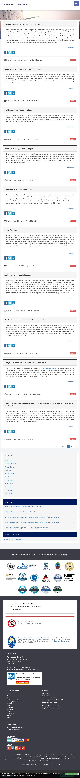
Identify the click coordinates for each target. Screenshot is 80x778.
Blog (8, 696)
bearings (72, 60)
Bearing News (10, 473)
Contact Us (10, 713)
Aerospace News (11, 463)
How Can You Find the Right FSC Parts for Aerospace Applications (26, 528)
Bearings (8, 477)
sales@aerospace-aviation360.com (26, 669)
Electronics (9, 483)
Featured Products (12, 700)
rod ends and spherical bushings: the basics (23, 24)
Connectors (9, 480)
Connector (10, 708)
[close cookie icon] (78, 774)
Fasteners (8, 487)
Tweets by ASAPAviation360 (13, 539)
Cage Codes (11, 711)
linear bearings (10, 230)
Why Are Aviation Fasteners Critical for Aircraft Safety (22, 512)
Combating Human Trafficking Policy (53, 700)
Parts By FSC (11, 702)
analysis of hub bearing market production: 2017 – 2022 (28, 363)
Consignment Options (13, 729)
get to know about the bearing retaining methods (25, 320)
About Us (9, 698)
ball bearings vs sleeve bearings (18, 110)
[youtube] (23, 748)
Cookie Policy (46, 696)
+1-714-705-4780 (24, 667)
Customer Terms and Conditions (52, 706)
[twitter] (12, 748)
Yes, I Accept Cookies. (71, 774)
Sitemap (9, 715)
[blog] (16, 748)
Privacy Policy (46, 694)
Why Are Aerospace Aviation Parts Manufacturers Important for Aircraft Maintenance (32, 517)
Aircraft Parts (9, 467)
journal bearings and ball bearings (19, 189)
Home (9, 694)
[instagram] (9, 748)
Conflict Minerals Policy (49, 698)
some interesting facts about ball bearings (22, 69)
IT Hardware (9, 490)
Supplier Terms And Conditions (51, 708)
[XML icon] (8, 717)
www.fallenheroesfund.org (58, 641)
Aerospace (8, 460)
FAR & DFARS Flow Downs (15, 727)
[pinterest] (19, 748)
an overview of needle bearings (17, 275)
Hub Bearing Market (49, 368)
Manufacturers (10, 493)
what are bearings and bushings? (18, 149)
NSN (8, 706)
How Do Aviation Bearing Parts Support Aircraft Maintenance (24, 506)
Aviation (8, 470)
